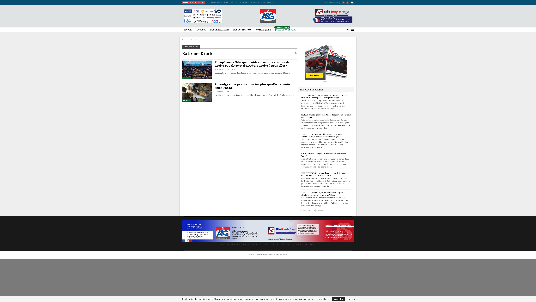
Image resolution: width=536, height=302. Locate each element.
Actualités (186, 78)
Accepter (338, 299)
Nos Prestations (219, 30)
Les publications (242, 2)
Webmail (270, 2)
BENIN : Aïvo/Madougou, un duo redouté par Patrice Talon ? (323, 154)
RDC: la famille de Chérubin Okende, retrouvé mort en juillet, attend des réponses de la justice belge (324, 96)
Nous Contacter (258, 2)
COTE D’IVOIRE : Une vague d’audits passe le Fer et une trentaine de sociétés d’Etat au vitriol (324, 174)
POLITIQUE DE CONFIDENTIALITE (280, 244)
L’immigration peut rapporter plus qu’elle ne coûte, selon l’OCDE (252, 86)
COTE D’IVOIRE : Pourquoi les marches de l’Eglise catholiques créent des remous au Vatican (322, 193)
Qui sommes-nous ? (214, 2)
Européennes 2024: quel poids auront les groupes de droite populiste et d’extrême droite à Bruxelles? (252, 63)
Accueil (188, 30)
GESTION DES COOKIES (305, 244)
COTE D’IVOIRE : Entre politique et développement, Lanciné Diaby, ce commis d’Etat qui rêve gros (322, 135)
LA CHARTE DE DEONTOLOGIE (252, 244)
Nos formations (242, 30)
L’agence (201, 30)
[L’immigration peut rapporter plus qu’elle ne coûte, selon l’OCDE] (197, 92)
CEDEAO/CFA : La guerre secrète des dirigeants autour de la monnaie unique (326, 116)
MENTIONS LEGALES (229, 244)
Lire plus (351, 299)
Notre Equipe (263, 30)
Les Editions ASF (285, 29)
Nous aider (228, 2)
